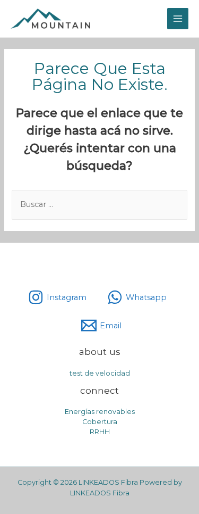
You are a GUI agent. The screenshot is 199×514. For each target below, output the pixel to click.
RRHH (100, 432)
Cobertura (99, 422)
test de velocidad (100, 373)
